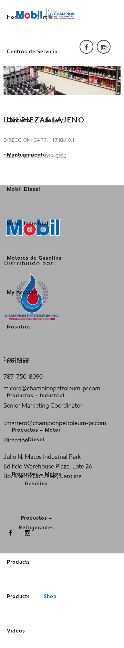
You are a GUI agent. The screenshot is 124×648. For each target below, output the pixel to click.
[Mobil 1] (46, 14)
